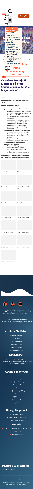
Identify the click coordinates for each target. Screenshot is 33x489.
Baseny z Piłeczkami (9, 41)
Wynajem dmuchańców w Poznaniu (20, 313)
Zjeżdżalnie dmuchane (10, 33)
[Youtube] (20, 304)
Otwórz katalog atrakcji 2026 (12, 29)
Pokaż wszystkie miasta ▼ (9, 469)
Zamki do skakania (13, 39)
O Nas (5, 18)
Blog (6, 68)
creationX (23, 319)
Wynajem (9, 26)
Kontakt (7, 69)
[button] (10, 11)
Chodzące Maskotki (13, 63)
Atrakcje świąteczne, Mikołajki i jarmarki (13, 59)
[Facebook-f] (5, 304)
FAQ (6, 24)
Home (7, 16)
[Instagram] (13, 304)
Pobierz (22, 363)
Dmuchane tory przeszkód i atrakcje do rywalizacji (13, 49)
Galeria (7, 66)
